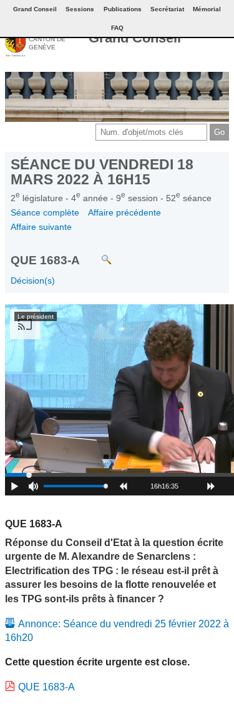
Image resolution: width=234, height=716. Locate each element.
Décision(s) (33, 281)
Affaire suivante (41, 227)
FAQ (117, 27)
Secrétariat (167, 9)
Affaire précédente (124, 212)
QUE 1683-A (46, 687)
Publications (123, 9)
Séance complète (45, 212)
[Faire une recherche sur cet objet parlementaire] (97, 253)
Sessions (80, 9)
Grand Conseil (135, 38)
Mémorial (207, 9)
